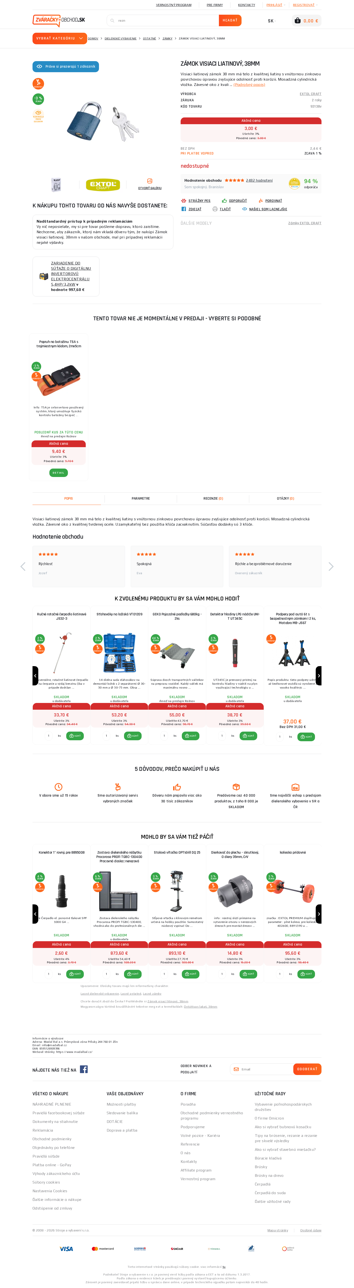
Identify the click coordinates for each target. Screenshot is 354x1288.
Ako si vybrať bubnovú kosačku (283, 1127)
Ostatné (149, 38)
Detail (59, 472)
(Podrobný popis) (249, 84)
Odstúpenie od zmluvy (52, 1208)
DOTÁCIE (115, 1121)
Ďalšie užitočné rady (273, 1201)
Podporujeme (193, 1127)
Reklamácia (43, 1130)
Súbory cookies (46, 1182)
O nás (185, 1153)
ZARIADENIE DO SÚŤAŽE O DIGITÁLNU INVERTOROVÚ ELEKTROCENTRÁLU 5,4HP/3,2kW (71, 274)
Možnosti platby (121, 1104)
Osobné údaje (310, 1230)
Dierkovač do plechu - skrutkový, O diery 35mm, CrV (235, 854)
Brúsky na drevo (269, 1175)
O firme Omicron (269, 1118)
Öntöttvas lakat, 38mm (200, 1006)
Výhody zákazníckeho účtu (56, 1173)
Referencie (190, 1144)
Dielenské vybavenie (121, 38)
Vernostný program (173, 5)
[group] (61, 676)
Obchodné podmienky (52, 1139)
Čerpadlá (263, 1184)
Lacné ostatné (131, 993)
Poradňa (188, 1104)
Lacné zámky (152, 993)
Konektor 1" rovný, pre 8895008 (62, 852)
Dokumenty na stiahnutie (55, 1121)
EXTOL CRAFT (310, 94)
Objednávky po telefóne (54, 1147)
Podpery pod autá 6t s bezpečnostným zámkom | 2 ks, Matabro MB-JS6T (293, 618)
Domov (93, 38)
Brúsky (261, 1167)
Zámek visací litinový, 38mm (167, 1001)
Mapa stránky (278, 1230)
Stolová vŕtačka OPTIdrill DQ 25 (177, 852)
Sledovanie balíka (122, 1113)
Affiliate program (196, 1170)
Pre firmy (215, 5)
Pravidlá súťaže (46, 1156)
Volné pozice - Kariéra (200, 1135)
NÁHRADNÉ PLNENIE (52, 1104)
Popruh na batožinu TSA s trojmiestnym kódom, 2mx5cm (58, 344)
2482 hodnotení (259, 180)
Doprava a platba (122, 1130)
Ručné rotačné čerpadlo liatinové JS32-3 (61, 616)
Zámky (167, 38)
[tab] (213, 499)
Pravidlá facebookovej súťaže (59, 1113)
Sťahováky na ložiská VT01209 (119, 614)
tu (224, 1267)
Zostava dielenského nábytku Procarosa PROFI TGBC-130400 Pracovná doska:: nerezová (119, 857)
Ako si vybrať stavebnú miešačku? (285, 1149)
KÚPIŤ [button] (77, 735)
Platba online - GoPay (52, 1165)
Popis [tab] (68, 498)
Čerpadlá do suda (270, 1193)
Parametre (141, 498)
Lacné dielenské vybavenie (100, 993)
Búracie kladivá (268, 1158)
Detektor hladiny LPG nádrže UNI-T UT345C (235, 616)
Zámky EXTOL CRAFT (304, 223)
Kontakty (246, 5)
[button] (23, 566)
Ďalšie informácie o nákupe (57, 1199)
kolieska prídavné (293, 852)
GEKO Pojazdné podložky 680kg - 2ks (177, 616)
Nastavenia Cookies (50, 1191)
